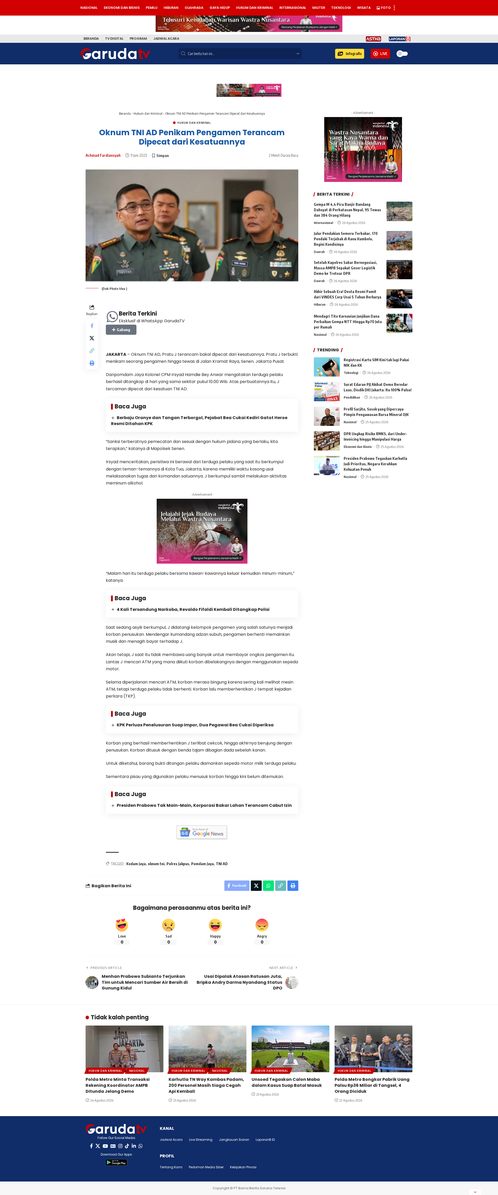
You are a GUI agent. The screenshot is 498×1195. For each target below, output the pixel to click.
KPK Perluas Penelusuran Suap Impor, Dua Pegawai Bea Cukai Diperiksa (195, 725)
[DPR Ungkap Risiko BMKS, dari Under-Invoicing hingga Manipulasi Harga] (327, 441)
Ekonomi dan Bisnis (358, 447)
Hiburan (320, 305)
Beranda (125, 113)
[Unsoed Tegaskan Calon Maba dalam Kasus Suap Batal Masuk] (290, 1049)
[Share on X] (92, 338)
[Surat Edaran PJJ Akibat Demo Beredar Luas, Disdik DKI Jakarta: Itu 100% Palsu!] (327, 391)
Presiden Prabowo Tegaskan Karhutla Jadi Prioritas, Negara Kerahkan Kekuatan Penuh (375, 464)
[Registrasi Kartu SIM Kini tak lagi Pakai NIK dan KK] (327, 367)
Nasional (320, 335)
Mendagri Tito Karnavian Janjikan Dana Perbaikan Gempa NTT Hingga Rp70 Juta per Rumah (348, 322)
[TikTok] (127, 1146)
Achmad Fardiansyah (103, 155)
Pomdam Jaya (202, 864)
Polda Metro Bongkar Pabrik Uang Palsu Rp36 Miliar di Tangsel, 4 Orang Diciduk (372, 1085)
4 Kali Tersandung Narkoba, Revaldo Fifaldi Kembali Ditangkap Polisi (193, 609)
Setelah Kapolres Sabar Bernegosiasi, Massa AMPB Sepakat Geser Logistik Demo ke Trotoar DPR (345, 268)
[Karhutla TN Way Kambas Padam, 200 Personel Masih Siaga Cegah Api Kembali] (207, 1049)
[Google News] (113, 1146)
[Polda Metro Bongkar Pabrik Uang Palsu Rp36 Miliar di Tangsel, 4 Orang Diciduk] (373, 1049)
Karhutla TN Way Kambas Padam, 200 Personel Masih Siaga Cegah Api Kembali (206, 1085)
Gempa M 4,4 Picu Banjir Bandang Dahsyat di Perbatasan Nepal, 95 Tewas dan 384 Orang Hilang (347, 209)
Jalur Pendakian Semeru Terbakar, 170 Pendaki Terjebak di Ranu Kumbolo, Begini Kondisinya (346, 239)
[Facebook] (91, 1146)
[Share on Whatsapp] (268, 885)
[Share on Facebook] (92, 325)
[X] (97, 1146)
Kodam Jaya (136, 864)
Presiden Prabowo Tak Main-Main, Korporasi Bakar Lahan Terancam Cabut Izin (204, 805)
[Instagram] (120, 1146)
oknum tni (156, 864)
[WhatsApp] (140, 1146)
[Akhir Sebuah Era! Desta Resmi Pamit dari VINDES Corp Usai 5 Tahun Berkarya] (399, 299)
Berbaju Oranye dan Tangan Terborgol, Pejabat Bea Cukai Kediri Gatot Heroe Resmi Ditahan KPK (199, 421)
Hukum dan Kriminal (148, 113)
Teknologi (351, 373)
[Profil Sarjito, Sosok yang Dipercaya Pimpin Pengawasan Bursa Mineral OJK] (327, 416)
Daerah (319, 252)
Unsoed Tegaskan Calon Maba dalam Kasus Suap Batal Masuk (287, 1082)
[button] (349, 54)
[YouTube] (105, 1146)
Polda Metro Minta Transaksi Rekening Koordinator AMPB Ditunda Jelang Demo (118, 1085)
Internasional (323, 223)
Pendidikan (352, 397)
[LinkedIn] (133, 1146)
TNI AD (222, 864)
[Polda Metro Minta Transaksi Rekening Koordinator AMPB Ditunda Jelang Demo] (124, 1049)
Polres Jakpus (178, 864)
